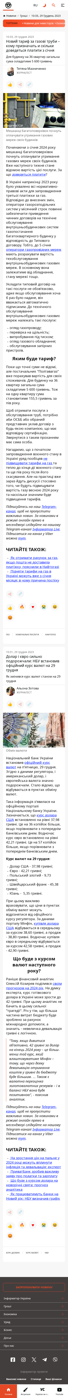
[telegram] (44, 1359)
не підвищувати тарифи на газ (29, 460)
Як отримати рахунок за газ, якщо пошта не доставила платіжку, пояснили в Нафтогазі (32, 562)
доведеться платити (29, 174)
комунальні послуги (27, 634)
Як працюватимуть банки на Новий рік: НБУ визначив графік (33, 1196)
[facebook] (13, 1359)
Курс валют (32, 1252)
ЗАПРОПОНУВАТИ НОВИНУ (34, 1287)
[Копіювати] (29, 84)
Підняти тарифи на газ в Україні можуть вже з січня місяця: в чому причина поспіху (32, 575)
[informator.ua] (8, 5)
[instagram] (23, 1359)
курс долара (13, 1252)
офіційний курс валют (28, 764)
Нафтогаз (50, 634)
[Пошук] (53, 5)
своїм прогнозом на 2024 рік (34, 985)
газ (7, 634)
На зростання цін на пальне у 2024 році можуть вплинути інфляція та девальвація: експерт (33, 1162)
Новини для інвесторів (38, 23)
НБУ (47, 1252)
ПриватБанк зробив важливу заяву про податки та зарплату (32, 1173)
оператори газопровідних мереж (33, 249)
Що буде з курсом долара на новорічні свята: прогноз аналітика (32, 1185)
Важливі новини (16, 1379)
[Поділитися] (20, 84)
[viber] (55, 1359)
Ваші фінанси (54, 1379)
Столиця (36, 1379)
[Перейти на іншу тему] (44, 5)
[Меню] (62, 5)
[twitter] (34, 1359)
